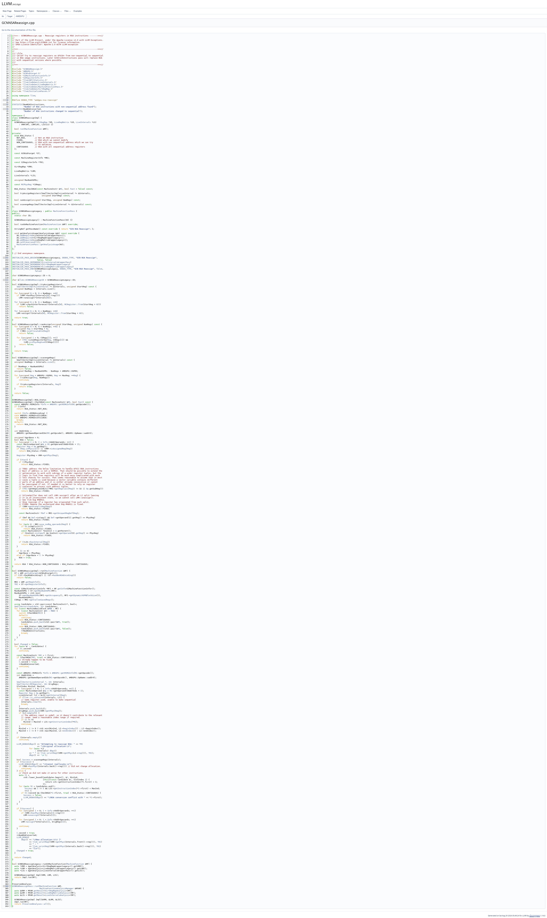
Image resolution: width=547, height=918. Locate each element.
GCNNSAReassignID (35, 280)
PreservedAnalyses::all (34, 904)
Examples (78, 11)
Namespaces (42, 11)
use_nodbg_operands (51, 524)
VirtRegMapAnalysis (55, 891)
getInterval (53, 695)
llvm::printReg (49, 753)
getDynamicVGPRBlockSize (83, 595)
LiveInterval (42, 287)
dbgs (31, 744)
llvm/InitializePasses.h (37, 91)
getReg (79, 533)
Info (44, 404)
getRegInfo (31, 582)
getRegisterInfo (34, 584)
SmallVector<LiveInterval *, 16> (34, 682)
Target (9, 16)
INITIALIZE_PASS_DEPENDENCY (27, 262)
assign (30, 822)
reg (80, 753)
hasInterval (36, 542)
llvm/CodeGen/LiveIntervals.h (39, 82)
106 (6, 269)
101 (6, 258)
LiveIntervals (83, 122)
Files (67, 11)
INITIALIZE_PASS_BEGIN (24, 258)
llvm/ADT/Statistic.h (35, 80)
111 (6, 280)
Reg (28, 329)
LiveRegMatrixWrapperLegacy (58, 267)
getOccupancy (53, 595)
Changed (24, 644)
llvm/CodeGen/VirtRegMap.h (38, 89)
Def (43, 513)
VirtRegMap (41, 122)
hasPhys (33, 766)
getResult (39, 891)
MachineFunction (33, 129)
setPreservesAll (28, 242)
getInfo (62, 589)
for (16, 302)
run (22, 129)
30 (6, 100)
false (99, 269)
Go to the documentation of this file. (19, 30)
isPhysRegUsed (37, 342)
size (49, 362)
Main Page (7, 11)
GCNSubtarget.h (31, 73)
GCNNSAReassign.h (33, 69)
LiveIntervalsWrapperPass (56, 262)
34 (6, 109)
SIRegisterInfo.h (33, 78)
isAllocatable (35, 331)
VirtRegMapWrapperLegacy (56, 264)
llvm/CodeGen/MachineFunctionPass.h (43, 87)
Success (26, 760)
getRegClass (61, 489)
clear (35, 702)
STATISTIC (17, 104)
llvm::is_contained (34, 697)
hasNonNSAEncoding (63, 575)
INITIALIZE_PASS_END (23, 269)
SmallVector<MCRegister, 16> (32, 684)
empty (31, 713)
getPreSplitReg (37, 506)
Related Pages (20, 11)
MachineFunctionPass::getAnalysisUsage (38, 244)
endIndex (68, 731)
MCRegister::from (74, 304)
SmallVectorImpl (25, 287)
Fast (72, 189)
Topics (31, 11)
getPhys (48, 455)
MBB (50, 609)
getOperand (65, 533)
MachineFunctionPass (64, 211)
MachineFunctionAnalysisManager (56, 888)
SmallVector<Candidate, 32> (29, 606)
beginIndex (69, 728)
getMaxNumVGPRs (43, 591)
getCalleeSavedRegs (40, 600)
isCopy (39, 533)
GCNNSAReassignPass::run (25, 886)
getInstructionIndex (60, 722)
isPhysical (31, 449)
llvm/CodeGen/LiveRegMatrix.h (39, 84)
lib (3, 16)
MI (61, 189)
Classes (56, 11)
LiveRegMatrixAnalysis (57, 893)
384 (6, 886)
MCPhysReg (26, 184)
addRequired (26, 235)
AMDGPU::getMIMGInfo (60, 404)
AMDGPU (20, 16)
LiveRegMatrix (61, 122)
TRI (25, 340)
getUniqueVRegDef (63, 513)
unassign (33, 815)
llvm (32, 96)
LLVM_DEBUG (22, 744)
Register (21, 446)
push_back (39, 622)
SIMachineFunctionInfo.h (37, 76)
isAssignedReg (58, 449)
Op (43, 444)
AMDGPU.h (28, 71)
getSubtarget (31, 573)
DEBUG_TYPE (68, 258)
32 (6, 104)
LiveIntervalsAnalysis (57, 895)
